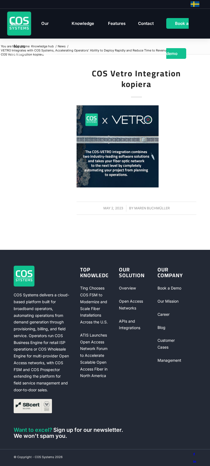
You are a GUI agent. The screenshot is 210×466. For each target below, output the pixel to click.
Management (169, 360)
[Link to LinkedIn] (194, 461)
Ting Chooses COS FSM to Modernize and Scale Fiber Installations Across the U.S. (94, 305)
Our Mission (168, 301)
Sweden (195, 4)
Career (164, 314)
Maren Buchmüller (152, 208)
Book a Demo (169, 288)
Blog (161, 327)
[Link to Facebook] (194, 454)
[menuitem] (19, 23)
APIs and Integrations (129, 324)
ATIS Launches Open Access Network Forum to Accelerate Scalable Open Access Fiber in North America (93, 355)
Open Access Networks (131, 304)
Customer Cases (166, 343)
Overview (127, 288)
